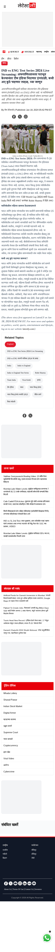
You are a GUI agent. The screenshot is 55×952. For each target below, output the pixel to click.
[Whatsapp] (26, 117)
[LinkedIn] (25, 883)
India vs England (23, 366)
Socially (29, 52)
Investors (38, 889)
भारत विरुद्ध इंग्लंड (35, 387)
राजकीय (5, 850)
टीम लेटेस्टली (9, 110)
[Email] (34, 883)
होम (2, 59)
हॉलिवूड (34, 854)
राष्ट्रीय (46, 52)
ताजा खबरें (9, 469)
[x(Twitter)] (20, 117)
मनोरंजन (35, 845)
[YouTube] (15, 883)
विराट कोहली (11, 401)
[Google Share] (36, 118)
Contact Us (29, 889)
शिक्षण (5, 858)
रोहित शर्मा (37, 394)
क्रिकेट (16, 59)
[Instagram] (20, 883)
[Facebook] (14, 117)
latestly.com (28, 329)
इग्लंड (39, 380)
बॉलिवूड (34, 850)
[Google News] (29, 883)
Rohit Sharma (40, 373)
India (9, 366)
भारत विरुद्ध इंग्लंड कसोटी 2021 (17, 394)
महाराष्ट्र (39, 52)
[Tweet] (30, 416)
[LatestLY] (27, 7)
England (10, 344)
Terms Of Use (18, 889)
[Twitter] (11, 883)
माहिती (5, 854)
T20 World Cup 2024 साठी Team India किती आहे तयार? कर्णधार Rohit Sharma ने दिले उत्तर (27, 199)
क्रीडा (9, 59)
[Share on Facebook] (25, 416)
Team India (11, 380)
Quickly (14, 52)
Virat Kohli (26, 380)
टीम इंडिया (10, 387)
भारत (21, 387)
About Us (7, 889)
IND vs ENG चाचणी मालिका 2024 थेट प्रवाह (22, 358)
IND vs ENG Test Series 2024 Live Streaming (25, 351)
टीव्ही (33, 858)
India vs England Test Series (18, 373)
